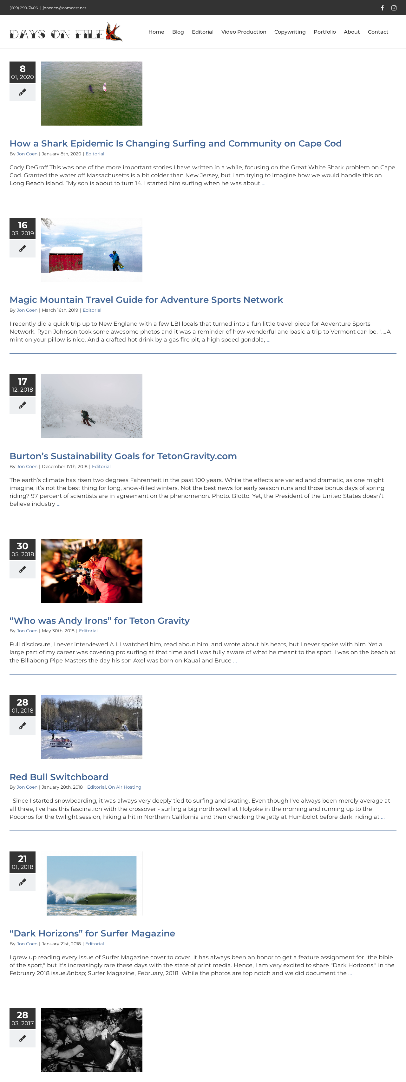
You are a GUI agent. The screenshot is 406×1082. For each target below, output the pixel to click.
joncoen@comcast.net (64, 7)
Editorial (95, 154)
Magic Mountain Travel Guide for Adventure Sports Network (146, 299)
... (263, 183)
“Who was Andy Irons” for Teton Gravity (100, 620)
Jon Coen (27, 154)
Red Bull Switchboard (59, 777)
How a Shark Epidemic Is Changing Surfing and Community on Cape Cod (176, 143)
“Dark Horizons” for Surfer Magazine (92, 933)
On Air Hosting (124, 787)
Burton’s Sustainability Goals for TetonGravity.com (123, 456)
